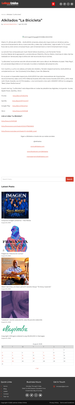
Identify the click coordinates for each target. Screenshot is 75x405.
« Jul (36, 368)
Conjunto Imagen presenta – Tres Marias (16, 220)
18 (12, 358)
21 (43, 358)
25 (13, 361)
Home (3, 14)
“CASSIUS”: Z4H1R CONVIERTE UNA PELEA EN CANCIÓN (21, 320)
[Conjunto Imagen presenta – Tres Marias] (15, 205)
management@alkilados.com (37, 156)
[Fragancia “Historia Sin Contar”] (15, 238)
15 (54, 355)
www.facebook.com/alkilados (37, 151)
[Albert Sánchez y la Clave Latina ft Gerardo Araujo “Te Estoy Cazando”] (15, 272)
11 (12, 355)
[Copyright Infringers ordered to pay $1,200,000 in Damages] (15, 329)
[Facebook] (61, 4)
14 (43, 355)
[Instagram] (68, 4)
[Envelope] (72, 4)
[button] (53, 4)
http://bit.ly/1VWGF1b (20, 96)
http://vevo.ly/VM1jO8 (20, 111)
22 (54, 358)
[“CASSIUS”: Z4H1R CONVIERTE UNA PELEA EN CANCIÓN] (15, 305)
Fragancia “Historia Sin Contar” (12, 254)
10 (2, 355)
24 (2, 361)
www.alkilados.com (37, 146)
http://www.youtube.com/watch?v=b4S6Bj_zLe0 (19, 131)
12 (22, 355)
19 (22, 358)
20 (33, 358)
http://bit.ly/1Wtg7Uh (20, 106)
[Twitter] (64, 4)
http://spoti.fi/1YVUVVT (20, 101)
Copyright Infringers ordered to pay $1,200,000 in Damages (23, 336)
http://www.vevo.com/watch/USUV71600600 (17, 126)
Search (69, 179)
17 (2, 358)
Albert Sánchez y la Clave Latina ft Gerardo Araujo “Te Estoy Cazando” (26, 287)
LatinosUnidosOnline (10, 24)
